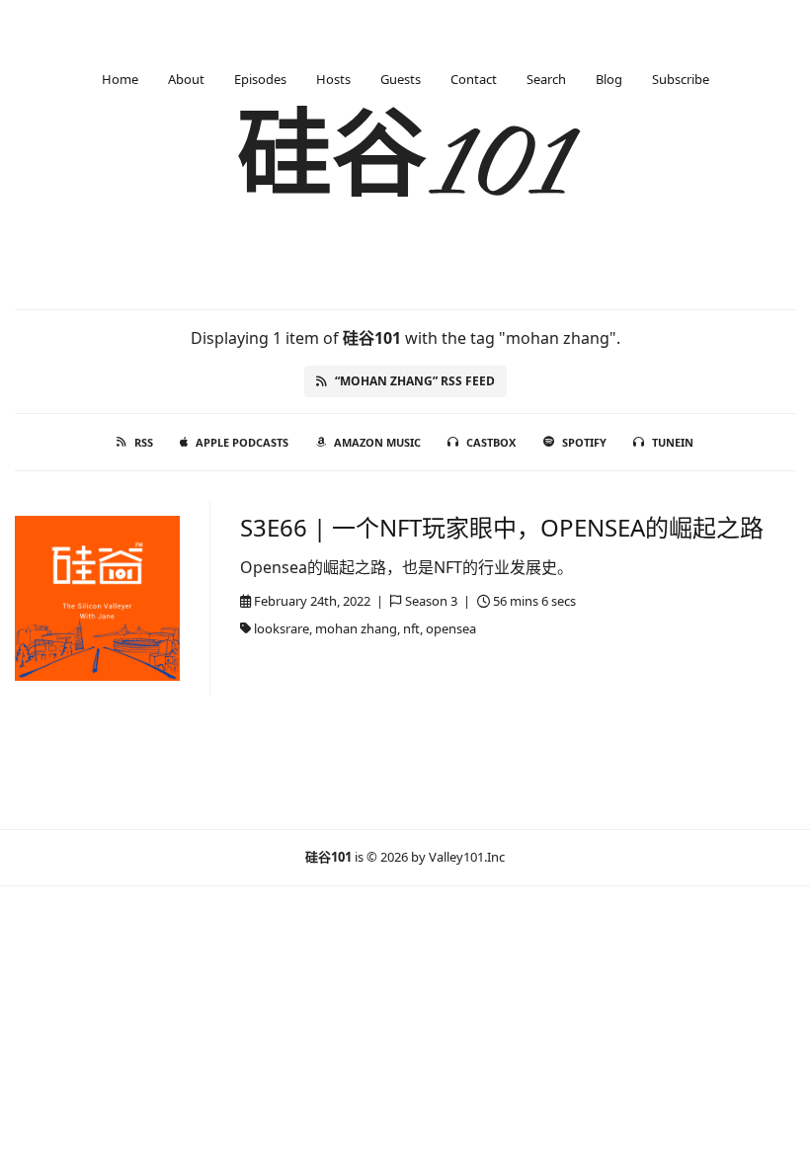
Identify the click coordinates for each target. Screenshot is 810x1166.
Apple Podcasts (242, 442)
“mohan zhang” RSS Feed (415, 381)
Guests (400, 79)
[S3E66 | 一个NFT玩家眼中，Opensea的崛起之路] (97, 598)
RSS (143, 442)
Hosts (333, 79)
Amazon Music (377, 442)
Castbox (491, 442)
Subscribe (680, 79)
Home (120, 79)
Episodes (260, 79)
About (186, 79)
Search (546, 79)
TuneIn (672, 442)
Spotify (584, 442)
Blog (609, 79)
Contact (473, 79)
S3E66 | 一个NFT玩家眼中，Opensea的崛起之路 (502, 527)
